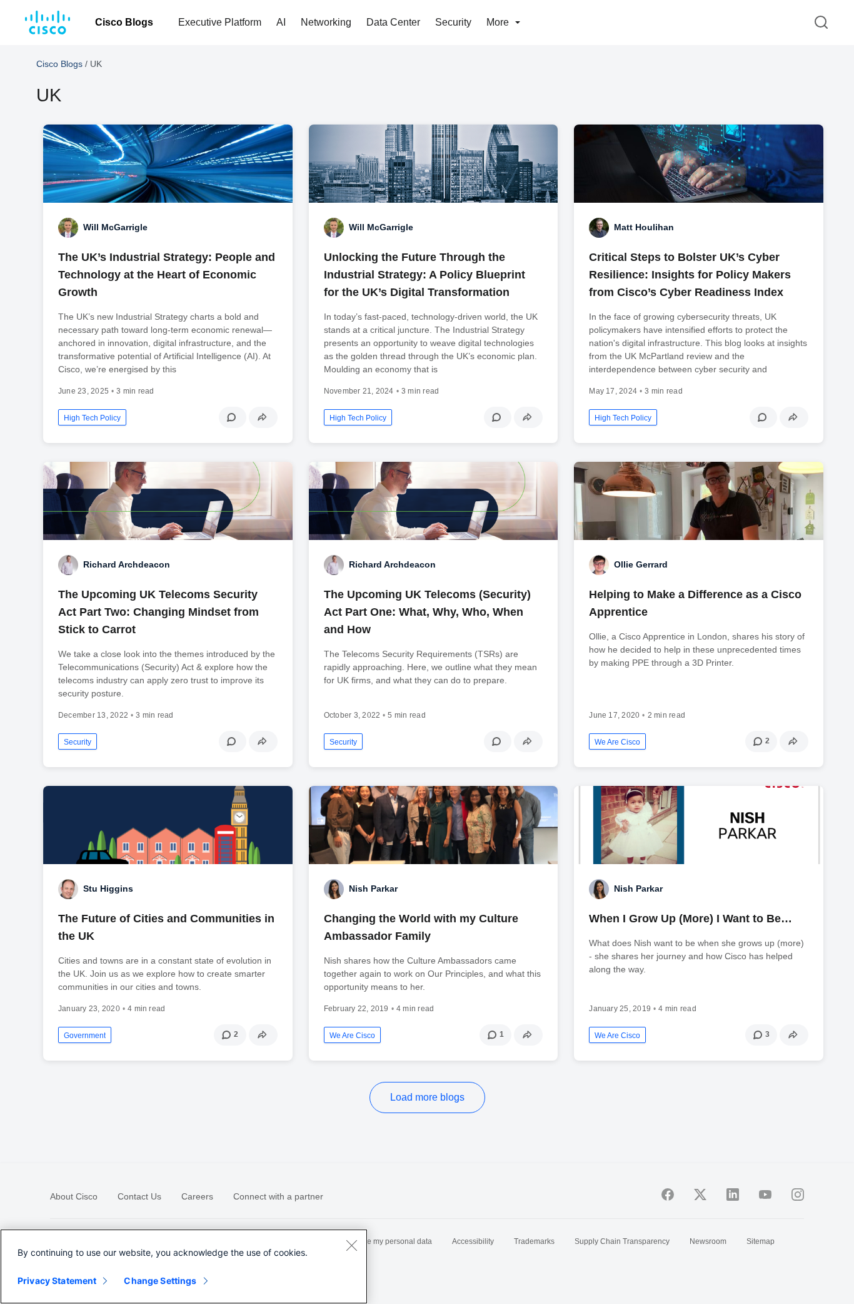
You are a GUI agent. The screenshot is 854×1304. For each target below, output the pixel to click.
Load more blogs (427, 1097)
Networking (326, 22)
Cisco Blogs (124, 22)
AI (281, 22)
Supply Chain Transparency (622, 1241)
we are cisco (617, 742)
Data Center (393, 22)
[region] (184, 1266)
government (85, 1035)
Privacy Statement (57, 1280)
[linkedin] (732, 1194)
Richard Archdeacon (126, 564)
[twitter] (700, 1194)
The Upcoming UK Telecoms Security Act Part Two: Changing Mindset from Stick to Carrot (158, 612)
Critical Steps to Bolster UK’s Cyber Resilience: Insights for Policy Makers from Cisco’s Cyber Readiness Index (690, 274)
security (77, 742)
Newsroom (708, 1241)
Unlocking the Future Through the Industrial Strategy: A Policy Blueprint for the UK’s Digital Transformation (424, 274)
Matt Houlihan (644, 227)
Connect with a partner (278, 1196)
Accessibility (473, 1241)
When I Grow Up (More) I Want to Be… (690, 918)
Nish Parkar (373, 889)
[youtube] (765, 1194)
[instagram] (797, 1194)
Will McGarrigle (115, 227)
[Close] (351, 1245)
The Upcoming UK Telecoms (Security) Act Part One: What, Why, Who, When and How (427, 612)
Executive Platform (219, 22)
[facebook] (667, 1194)
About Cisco (74, 1196)
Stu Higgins (108, 889)
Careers (197, 1196)
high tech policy (92, 418)
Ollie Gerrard (641, 564)
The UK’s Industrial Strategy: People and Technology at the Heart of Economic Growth (166, 274)
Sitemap (760, 1241)
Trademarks (534, 1241)
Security (453, 22)
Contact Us (139, 1196)
